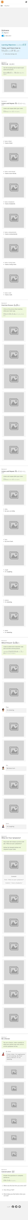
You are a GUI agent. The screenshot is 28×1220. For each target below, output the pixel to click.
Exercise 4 (4, 469)
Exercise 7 (4, 1037)
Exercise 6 (4, 836)
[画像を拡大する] (14, 86)
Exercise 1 (4, 62)
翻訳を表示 (8, 35)
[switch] (3, 36)
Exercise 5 (4, 640)
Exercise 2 (4, 101)
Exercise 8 (4, 1169)
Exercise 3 (4, 303)
